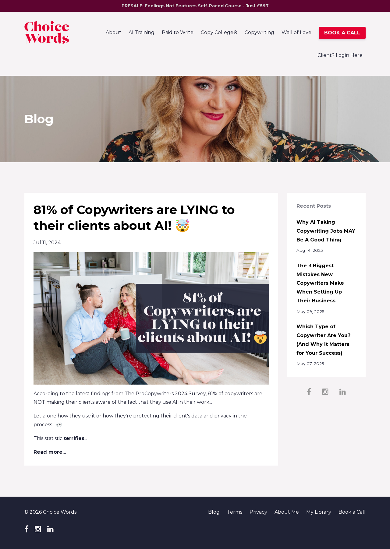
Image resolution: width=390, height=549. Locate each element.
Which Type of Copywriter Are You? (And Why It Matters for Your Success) (323, 340)
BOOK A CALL (342, 33)
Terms (234, 512)
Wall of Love (296, 32)
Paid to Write (177, 32)
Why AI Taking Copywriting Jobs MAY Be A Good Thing (325, 231)
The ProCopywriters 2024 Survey (165, 393)
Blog (214, 512)
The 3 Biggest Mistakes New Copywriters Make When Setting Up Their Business (320, 283)
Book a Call (352, 512)
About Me (287, 512)
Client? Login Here (340, 55)
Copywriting (259, 32)
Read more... (50, 452)
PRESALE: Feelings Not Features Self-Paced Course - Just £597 (195, 6)
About (113, 32)
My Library (318, 512)
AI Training (141, 32)
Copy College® (219, 32)
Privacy (258, 512)
